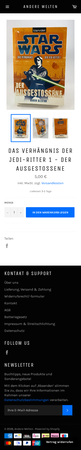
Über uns (11, 282)
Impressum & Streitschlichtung (29, 324)
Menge (8, 202)
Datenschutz (14, 331)
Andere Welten (40, 6)
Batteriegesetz (15, 317)
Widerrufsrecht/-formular (24, 296)
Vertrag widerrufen (59, 442)
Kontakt (10, 303)
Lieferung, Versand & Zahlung (27, 289)
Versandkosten (52, 183)
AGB (7, 310)
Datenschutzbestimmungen (27, 400)
